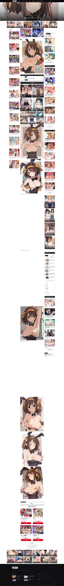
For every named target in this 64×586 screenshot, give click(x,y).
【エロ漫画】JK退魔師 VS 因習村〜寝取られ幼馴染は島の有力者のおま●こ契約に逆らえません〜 (52, 274)
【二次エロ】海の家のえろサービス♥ (52, 270)
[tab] (48, 33)
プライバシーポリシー (37, 584)
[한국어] (51, 354)
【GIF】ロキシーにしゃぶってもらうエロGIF (19, 579)
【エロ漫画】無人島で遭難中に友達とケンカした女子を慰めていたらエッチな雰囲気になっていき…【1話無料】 (49, 95)
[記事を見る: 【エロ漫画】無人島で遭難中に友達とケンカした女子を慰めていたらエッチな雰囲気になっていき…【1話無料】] (50, 90)
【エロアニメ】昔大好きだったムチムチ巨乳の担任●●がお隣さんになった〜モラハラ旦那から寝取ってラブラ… (49, 170)
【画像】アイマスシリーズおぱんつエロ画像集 (19, 576)
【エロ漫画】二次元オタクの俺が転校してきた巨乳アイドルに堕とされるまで (49, 85)
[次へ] (54, 33)
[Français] (47, 354)
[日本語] (50, 354)
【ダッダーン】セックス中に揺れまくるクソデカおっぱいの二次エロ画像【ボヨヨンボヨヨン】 (49, 180)
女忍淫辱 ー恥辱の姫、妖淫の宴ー (49, 75)
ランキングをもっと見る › (50, 280)
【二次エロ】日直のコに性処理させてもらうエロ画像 (52, 260)
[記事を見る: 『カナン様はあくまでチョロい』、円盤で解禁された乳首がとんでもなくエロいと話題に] (50, 322)
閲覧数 (47, 257)
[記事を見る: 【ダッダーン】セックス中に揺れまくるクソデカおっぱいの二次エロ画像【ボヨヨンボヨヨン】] (50, 175)
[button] (51, 1)
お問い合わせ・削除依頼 (49, 584)
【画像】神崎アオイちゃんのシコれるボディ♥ (31, 579)
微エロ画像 (29, 580)
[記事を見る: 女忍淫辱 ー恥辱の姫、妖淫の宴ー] (50, 71)
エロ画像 (32, 16)
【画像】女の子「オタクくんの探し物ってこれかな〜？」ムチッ (49, 337)
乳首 (29, 78)
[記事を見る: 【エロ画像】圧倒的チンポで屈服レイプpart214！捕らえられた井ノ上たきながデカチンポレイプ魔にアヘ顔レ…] (50, 311)
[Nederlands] (46, 354)
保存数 (52, 257)
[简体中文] (45, 354)
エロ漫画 (29, 577)
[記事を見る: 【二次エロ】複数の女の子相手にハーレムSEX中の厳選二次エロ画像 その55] (50, 145)
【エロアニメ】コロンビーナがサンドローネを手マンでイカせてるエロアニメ (49, 190)
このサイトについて (43, 584)
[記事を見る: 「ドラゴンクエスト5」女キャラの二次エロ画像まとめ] (50, 342)
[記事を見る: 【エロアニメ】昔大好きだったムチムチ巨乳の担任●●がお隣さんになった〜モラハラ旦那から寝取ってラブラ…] (50, 164)
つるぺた (43, 578)
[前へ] (45, 33)
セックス (39, 578)
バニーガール (26, 78)
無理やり (39, 579)
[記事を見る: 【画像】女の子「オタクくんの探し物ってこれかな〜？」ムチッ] (50, 332)
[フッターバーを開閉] (62, 584)
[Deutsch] (48, 354)
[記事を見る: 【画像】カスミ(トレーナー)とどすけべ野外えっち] (50, 100)
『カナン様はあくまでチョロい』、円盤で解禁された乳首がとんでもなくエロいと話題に (49, 327)
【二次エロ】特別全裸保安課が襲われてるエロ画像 (52, 267)
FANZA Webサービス (29, 584)
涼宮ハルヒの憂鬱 (32, 78)
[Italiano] (49, 354)
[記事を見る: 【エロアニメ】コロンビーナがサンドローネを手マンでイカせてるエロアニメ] (50, 185)
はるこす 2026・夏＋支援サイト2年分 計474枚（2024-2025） (52, 277)
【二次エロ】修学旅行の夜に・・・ (52, 263)
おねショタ (47, 578)
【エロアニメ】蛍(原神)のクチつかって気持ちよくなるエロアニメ (50, 140)
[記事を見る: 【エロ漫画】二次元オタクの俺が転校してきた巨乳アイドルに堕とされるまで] (50, 80)
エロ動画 (17, 580)
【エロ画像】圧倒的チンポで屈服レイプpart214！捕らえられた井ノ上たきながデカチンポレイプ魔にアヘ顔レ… (49, 317)
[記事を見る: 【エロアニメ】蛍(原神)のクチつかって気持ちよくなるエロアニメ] (50, 135)
